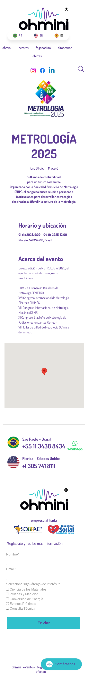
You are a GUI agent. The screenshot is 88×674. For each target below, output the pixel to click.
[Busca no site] (81, 69)
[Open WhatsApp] (78, 10)
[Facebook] (42, 70)
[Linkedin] (51, 70)
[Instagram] (33, 70)
